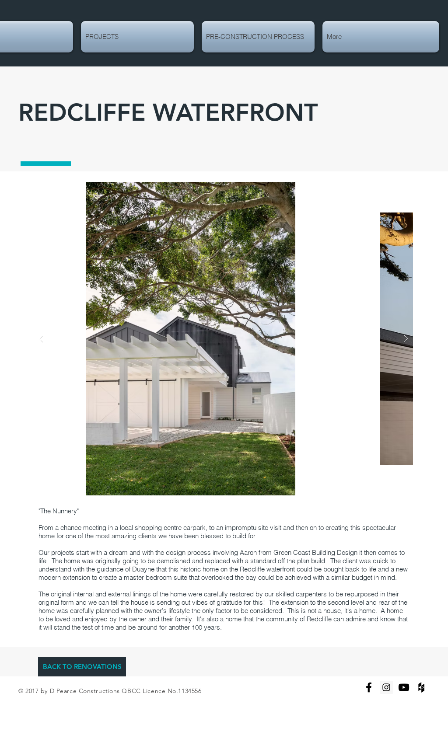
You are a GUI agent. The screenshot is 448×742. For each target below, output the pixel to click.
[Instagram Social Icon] (386, 687)
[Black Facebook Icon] (368, 687)
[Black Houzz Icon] (421, 687)
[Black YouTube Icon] (403, 687)
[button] (223, 338)
